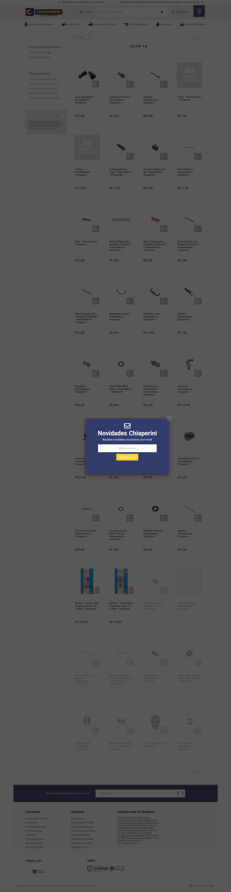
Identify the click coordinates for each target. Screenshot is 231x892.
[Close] (169, 418)
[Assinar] (127, 457)
